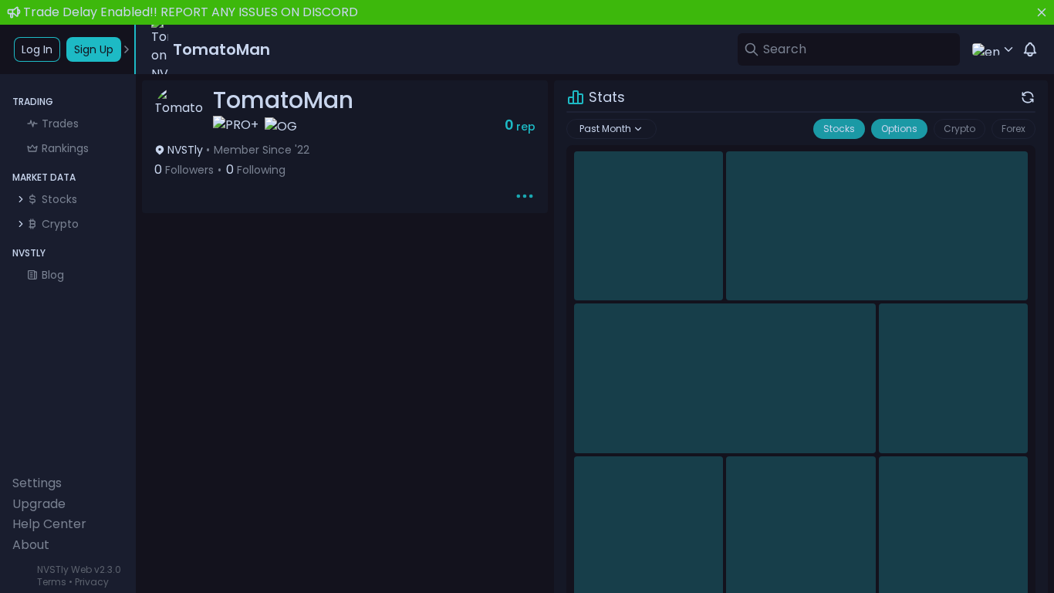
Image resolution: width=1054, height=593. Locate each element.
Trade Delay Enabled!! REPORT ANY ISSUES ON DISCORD (190, 12)
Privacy (92, 581)
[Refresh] (1027, 97)
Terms (51, 581)
